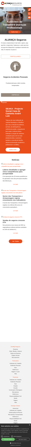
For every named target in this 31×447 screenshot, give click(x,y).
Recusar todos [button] (23, 439)
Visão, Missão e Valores (15, 351)
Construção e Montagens (15, 390)
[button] (15, 443)
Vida (15, 373)
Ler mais (7, 433)
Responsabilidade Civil (15, 396)
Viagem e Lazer (15, 371)
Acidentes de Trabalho (15, 363)
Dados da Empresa (15, 353)
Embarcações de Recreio (15, 412)
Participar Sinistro (15, 405)
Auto (15, 367)
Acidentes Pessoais (15, 365)
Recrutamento (15, 357)
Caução (15, 388)
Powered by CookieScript (15, 445)
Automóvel (15, 408)
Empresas (15, 95)
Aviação (15, 386)
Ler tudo (15, 184)
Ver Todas (15, 241)
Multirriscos (16, 369)
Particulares (15, 56)
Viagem (16, 400)
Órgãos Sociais (16, 355)
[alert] (15, 435)
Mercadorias (15, 392)
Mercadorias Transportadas (15, 414)
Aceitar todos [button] (8, 439)
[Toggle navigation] (28, 3)
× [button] (29, 425)
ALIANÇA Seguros (15, 346)
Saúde (15, 398)
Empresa (15, 349)
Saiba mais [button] (14, 32)
